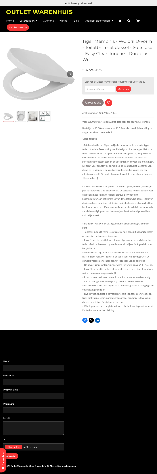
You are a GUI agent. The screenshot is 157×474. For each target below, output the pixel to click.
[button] (8, 116)
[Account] (120, 21)
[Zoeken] (129, 21)
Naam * (6, 361)
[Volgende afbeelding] (70, 74)
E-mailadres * (9, 375)
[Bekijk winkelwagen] (138, 21)
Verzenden (123, 89)
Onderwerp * (9, 403)
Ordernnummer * (11, 389)
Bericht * (7, 418)
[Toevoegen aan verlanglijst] (108, 102)
